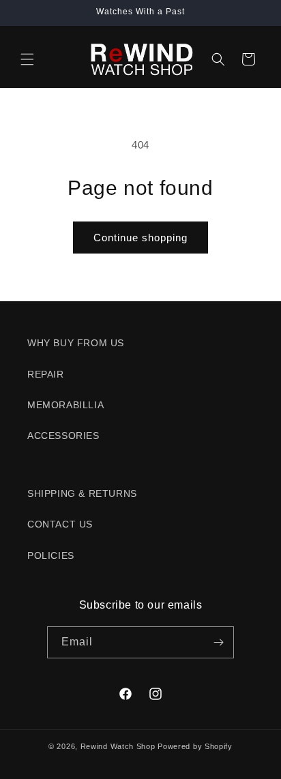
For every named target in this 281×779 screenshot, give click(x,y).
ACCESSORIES (63, 435)
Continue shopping (140, 237)
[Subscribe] (218, 642)
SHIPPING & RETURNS (82, 493)
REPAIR (45, 374)
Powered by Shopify (195, 746)
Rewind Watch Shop (118, 746)
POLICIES (50, 555)
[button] (27, 59)
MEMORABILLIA (65, 404)
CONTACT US (60, 524)
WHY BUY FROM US (75, 342)
